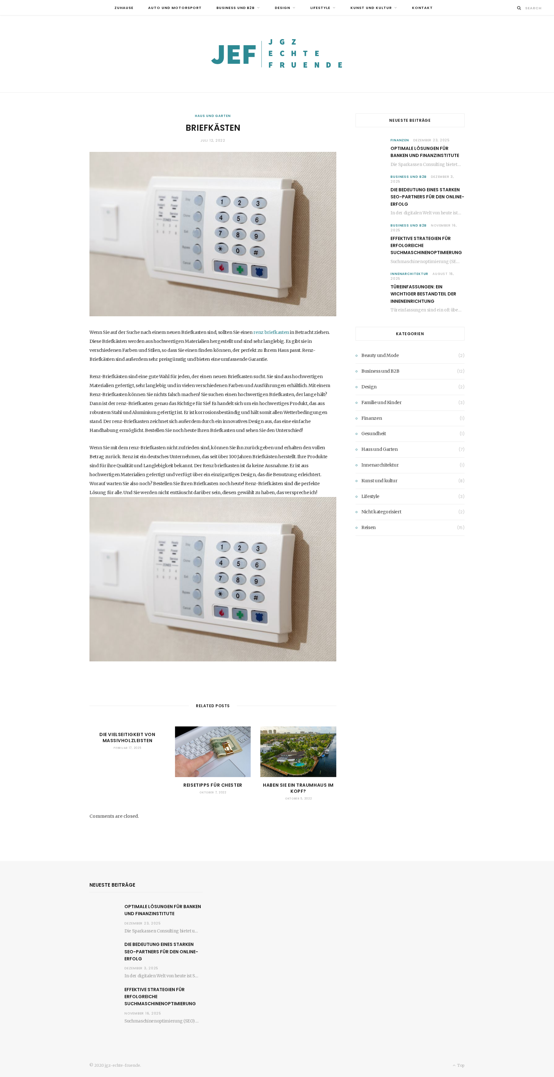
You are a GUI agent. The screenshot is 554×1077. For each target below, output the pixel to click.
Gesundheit (373, 433)
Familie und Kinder (381, 402)
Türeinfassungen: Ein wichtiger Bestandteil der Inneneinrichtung (423, 294)
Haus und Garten (213, 115)
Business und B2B (235, 7)
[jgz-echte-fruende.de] (277, 54)
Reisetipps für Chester (212, 785)
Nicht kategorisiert (381, 512)
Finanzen (399, 140)
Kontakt (422, 7)
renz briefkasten (271, 332)
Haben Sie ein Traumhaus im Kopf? (298, 788)
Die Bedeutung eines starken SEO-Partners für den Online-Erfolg (427, 196)
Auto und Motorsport (175, 7)
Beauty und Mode (380, 355)
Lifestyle (320, 7)
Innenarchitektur (409, 273)
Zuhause (123, 7)
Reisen (368, 527)
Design (282, 7)
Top (460, 1065)
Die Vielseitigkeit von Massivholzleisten (127, 737)
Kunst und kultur (371, 7)
